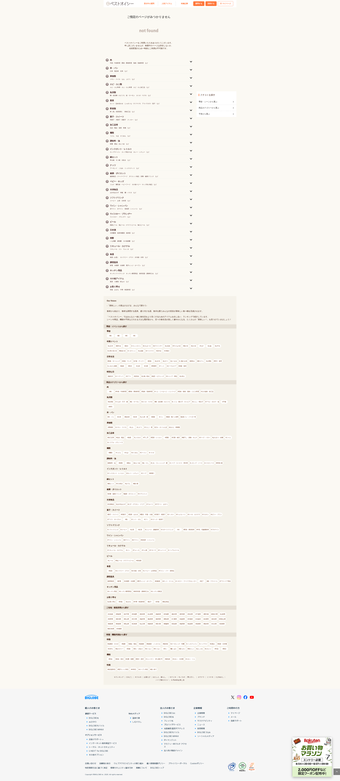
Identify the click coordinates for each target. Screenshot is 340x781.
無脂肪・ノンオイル (153, 644)
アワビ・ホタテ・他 (212, 402)
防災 (130, 366)
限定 (224, 649)
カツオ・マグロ (147, 402)
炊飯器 (158, 581)
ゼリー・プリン (217, 514)
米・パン (111, 417)
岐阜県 (150, 619)
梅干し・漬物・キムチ (190, 437)
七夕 (202, 346)
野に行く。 (191, 677)
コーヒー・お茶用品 (150, 571)
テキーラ (153, 550)
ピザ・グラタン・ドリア (136, 504)
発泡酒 (139, 560)
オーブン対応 (143, 669)
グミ (146, 519)
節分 (126, 346)
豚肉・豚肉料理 (134, 391)
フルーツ (150, 504)
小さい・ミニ (190, 659)
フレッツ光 (168, 720)
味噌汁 (152, 473)
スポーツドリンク (167, 529)
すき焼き (120, 483)
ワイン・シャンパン (114, 540)
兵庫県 (206, 619)
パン (161, 417)
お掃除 (209, 361)
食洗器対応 (112, 669)
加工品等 (111, 437)
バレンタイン (136, 346)
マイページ (226, 4)
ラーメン (144, 452)
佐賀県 (190, 624)
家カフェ (201, 361)
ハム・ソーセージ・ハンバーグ (165, 391)
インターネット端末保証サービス (103, 743)
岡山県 (127, 624)
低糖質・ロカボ (113, 644)
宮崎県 (222, 624)
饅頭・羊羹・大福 (146, 514)
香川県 (158, 624)
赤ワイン (127, 540)
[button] (149, 61)
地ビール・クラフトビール (125, 560)
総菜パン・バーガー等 (188, 417)
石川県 (135, 619)
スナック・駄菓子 (157, 519)
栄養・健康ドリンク (114, 494)
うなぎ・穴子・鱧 (122, 402)
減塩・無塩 (133, 644)
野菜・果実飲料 (189, 529)
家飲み (192, 361)
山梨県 (223, 614)
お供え (182, 376)
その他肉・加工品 (207, 391)
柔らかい (183, 649)
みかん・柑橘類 (175, 427)
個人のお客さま (92, 708)
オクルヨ (138, 677)
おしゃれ (200, 649)
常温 (216, 649)
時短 (110, 659)
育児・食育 (218, 361)
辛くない (157, 649)
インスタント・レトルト (116, 473)
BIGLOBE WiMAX (96, 729)
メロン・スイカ (121, 427)
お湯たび (147, 677)
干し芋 (146, 437)
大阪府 (198, 619)
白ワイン (136, 540)
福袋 (122, 366)
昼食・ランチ (127, 361)
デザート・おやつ (162, 504)
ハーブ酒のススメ (162, 680)
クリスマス (150, 351)
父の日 (194, 346)
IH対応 (134, 669)
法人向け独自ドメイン (173, 750)
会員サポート (236, 720)
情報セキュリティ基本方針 (121, 767)
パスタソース (209, 463)
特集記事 (184, 4)
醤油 (129, 463)
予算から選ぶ (204, 114)
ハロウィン (132, 351)
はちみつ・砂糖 (218, 437)
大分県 (214, 624)
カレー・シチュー (133, 473)
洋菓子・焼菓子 (160, 514)
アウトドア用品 (225, 581)
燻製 (167, 437)
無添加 (166, 644)
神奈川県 (215, 614)
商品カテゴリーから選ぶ (209, 108)
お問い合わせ (90, 763)
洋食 (157, 602)
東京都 (206, 614)
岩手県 (127, 614)
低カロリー (120, 649)
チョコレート (181, 514)
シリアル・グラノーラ (115, 442)
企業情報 (198, 708)
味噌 (121, 463)
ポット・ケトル (168, 581)
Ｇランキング (119, 677)
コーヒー (124, 529)
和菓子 (124, 514)
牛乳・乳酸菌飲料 (203, 529)
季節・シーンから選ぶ (208, 102)
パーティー (120, 376)
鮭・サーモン (135, 402)
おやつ (166, 361)
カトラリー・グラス (122, 571)
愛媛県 (166, 624)
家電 (119, 581)
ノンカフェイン (192, 644)
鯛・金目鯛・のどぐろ (162, 402)
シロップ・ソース (196, 463)
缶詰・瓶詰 (120, 437)
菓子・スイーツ (113, 514)
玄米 (135, 417)
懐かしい (191, 649)
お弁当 (158, 361)
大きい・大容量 (178, 659)
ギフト (129, 376)
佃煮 (129, 437)
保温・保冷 (120, 659)
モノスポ (181, 677)
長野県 (111, 619)
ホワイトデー (158, 346)
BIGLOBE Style (204, 732)
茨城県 (166, 614)
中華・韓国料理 (139, 602)
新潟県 (119, 619)
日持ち (111, 649)
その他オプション (96, 754)
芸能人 (213, 644)
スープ (144, 473)
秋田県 (143, 614)
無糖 (123, 644)
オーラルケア (172, 366)
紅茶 (140, 529)
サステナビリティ (204, 720)
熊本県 (206, 624)
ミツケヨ (210, 677)
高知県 (174, 624)
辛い (165, 649)
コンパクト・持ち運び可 (154, 659)
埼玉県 (190, 614)
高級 (129, 649)
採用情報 (201, 728)
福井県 (143, 619)
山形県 (150, 614)
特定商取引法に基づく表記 (96, 767)
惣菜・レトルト (157, 437)
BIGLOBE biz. (170, 713)
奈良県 (214, 619)
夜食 (149, 361)
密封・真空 (140, 659)
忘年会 (159, 351)
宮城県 (135, 614)
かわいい (208, 649)
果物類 (111, 427)
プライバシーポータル (177, 763)
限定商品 (166, 602)
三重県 (174, 619)
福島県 (158, 614)
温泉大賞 (136, 718)
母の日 (186, 346)
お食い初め (146, 376)
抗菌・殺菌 (130, 659)
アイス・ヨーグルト (114, 519)
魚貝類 (111, 402)
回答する (211, 4)
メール (233, 716)
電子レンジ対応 (123, 669)
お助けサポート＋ (96, 739)
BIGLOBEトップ (157, 767)
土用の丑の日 (112, 351)
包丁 (202, 581)
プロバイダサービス (172, 724)
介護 (146, 366)
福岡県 (182, 624)
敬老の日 (123, 351)
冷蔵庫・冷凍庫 (130, 581)
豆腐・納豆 (176, 437)
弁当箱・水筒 (136, 571)
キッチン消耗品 (157, 591)
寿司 (110, 406)
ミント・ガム (136, 519)
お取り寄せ (112, 602)
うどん (119, 452)
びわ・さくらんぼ (161, 427)
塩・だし (146, 463)
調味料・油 (112, 463)
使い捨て (154, 669)
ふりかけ (138, 437)
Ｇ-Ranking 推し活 (177, 680)
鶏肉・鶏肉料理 (147, 391)
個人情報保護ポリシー (156, 763)
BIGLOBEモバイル (96, 725)
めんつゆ (137, 463)
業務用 (154, 366)
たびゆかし (220, 677)
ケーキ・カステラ (194, 514)
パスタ (152, 452)
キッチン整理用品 (125, 591)
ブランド (201, 716)
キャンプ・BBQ (172, 376)
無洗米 (127, 417)
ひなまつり (147, 346)
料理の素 (220, 463)
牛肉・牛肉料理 (121, 391)
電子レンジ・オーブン (145, 581)
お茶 (132, 529)
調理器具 (111, 581)
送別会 (137, 376)
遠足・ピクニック (158, 376)
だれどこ (129, 677)
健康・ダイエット (130, 494)
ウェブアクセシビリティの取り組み (128, 763)
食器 (110, 571)
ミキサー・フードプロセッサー (186, 581)
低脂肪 (142, 644)
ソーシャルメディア (205, 736)
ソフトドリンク (113, 529)
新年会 (119, 346)
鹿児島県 (111, 629)
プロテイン (215, 529)
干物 (224, 402)
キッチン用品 (112, 591)
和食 (121, 602)
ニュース (201, 724)
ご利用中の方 (233, 708)
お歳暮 (141, 351)
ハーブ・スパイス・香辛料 (179, 463)
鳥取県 (111, 624)
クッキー (171, 514)
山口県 (143, 624)
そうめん (135, 452)
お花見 (168, 346)
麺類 (110, 452)
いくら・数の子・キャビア (181, 402)
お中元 (218, 346)
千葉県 (198, 614)
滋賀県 (182, 619)
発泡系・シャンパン (148, 540)
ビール (111, 560)
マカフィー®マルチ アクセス (175, 745)
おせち (129, 602)
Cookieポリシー (197, 763)
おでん (128, 483)
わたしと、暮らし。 (160, 677)
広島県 (135, 624)
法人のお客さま (167, 708)
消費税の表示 (104, 763)
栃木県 (174, 614)
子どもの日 (177, 346)
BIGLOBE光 (94, 718)
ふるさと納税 (112, 366)
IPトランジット (170, 740)
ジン (128, 550)
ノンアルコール (174, 550)
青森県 (119, 614)
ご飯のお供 (183, 361)
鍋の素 (136, 483)
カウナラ (201, 677)
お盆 (210, 346)
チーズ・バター (205, 437)
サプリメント (143, 494)
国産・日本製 (222, 644)
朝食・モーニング (114, 361)
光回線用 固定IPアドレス (174, 728)
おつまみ (174, 361)
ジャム (228, 437)
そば (126, 452)
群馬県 (182, 614)
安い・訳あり (138, 649)
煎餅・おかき (133, 514)
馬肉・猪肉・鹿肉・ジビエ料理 (188, 391)
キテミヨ (173, 677)
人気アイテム (167, 4)
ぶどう (140, 427)
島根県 (119, 624)
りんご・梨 (148, 427)
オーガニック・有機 (177, 644)
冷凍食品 (111, 504)
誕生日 (111, 376)
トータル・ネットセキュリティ (102, 747)
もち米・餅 (144, 417)
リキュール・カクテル (115, 550)
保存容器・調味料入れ (141, 591)
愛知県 (166, 619)
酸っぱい (174, 649)
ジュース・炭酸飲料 (152, 529)
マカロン (206, 514)
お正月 (111, 346)
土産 (138, 366)
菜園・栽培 (182, 366)
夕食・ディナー (139, 361)
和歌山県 (223, 619)
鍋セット (111, 483)
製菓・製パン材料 (172, 417)
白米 (119, 417)
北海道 (111, 614)
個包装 (168, 659)
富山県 (127, 619)
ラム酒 (145, 550)
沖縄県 (119, 629)
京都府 (190, 619)
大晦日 (167, 351)
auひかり (93, 721)
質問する (198, 4)
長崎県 (198, 624)
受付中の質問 (149, 4)
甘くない (149, 649)
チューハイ (162, 550)
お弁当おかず (121, 504)
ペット (162, 366)
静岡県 (158, 619)
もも (131, 427)
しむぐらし (137, 721)
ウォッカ (136, 550)
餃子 (149, 602)
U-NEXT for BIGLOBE (98, 751)
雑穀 (153, 417)
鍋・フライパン (212, 581)
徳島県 (150, 624)
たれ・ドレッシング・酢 (160, 463)
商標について (141, 767)
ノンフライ (203, 644)
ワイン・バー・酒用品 (167, 571)
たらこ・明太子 (198, 402)
